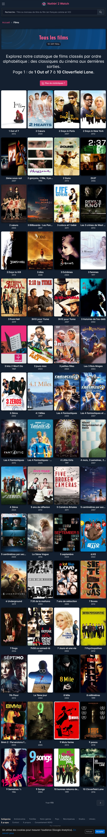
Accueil (6, 22)
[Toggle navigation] (3, 4)
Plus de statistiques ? (55, 83)
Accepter (100, 831)
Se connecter (55, 826)
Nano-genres (45, 819)
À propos (27, 822)
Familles (32, 819)
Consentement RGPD (43, 822)
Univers (92, 819)
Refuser (89, 831)
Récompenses (69, 819)
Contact (15, 822)
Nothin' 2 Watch (58, 3)
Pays (57, 819)
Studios (82, 819)
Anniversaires (19, 819)
